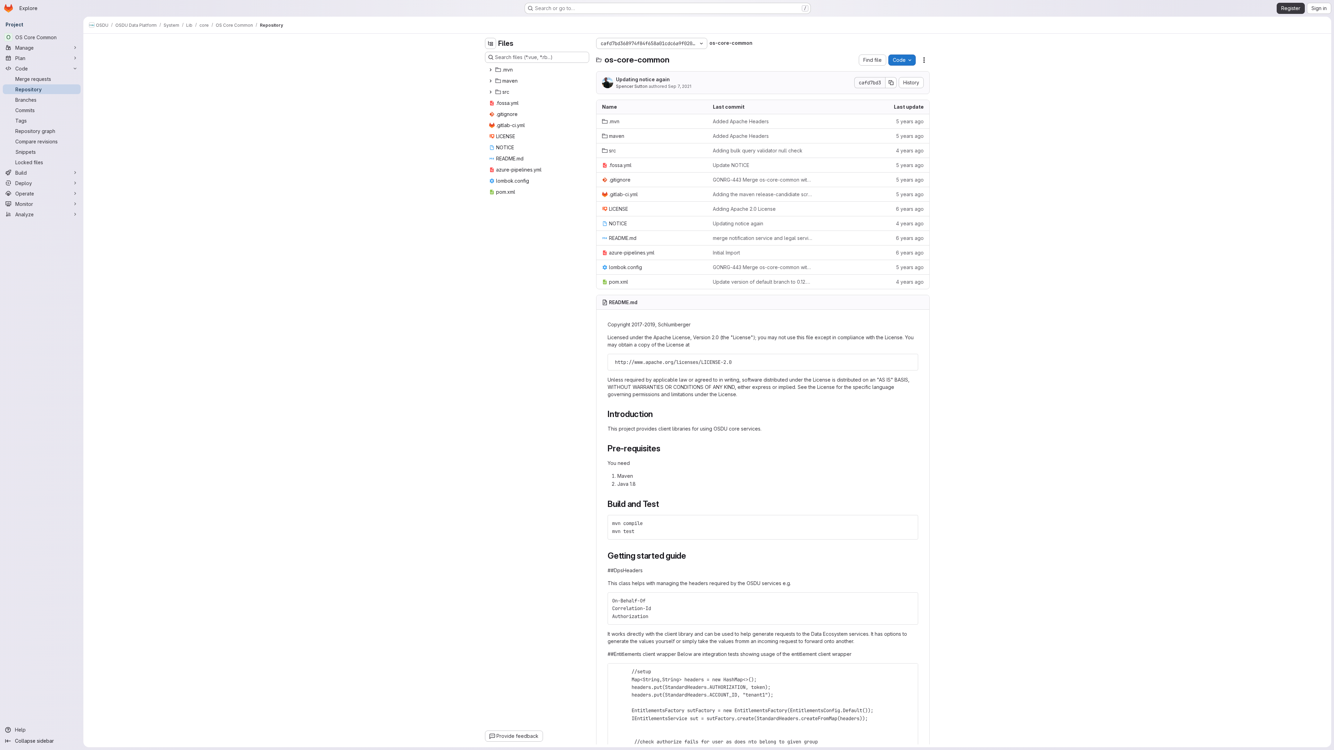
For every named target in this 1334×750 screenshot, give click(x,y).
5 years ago (910, 121)
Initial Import (726, 253)
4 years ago (910, 150)
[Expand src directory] (490, 92)
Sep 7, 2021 (679, 86)
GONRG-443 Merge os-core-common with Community (763, 180)
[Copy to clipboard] (909, 362)
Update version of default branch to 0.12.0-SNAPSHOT (763, 282)
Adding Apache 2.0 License (744, 209)
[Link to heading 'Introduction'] (657, 414)
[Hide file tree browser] (490, 43)
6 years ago (910, 209)
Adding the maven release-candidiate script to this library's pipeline (763, 194)
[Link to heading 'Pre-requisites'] (664, 448)
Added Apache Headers (741, 121)
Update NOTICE (731, 165)
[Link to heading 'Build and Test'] (663, 504)
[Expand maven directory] (490, 81)
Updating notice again (643, 79)
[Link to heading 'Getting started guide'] (690, 556)
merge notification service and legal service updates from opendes (763, 238)
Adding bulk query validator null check (757, 150)
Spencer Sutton (632, 86)
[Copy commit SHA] (891, 82)
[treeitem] (537, 69)
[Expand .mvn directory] (490, 70)
